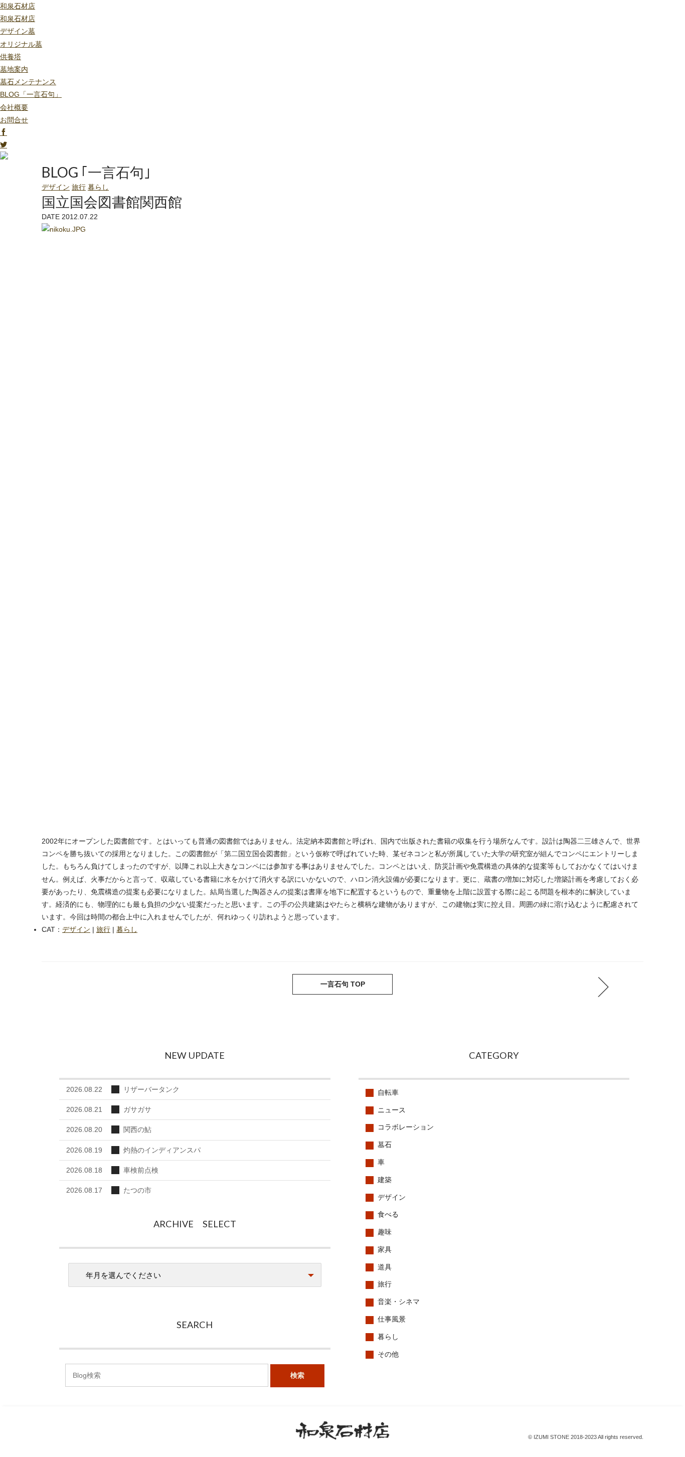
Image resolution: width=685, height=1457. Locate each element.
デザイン (56, 187)
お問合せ (14, 120)
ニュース (392, 1110)
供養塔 (10, 57)
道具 (385, 1267)
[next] (82, 987)
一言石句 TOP (342, 984)
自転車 (388, 1092)
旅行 (79, 187)
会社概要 (14, 107)
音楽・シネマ (399, 1302)
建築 (385, 1180)
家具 (385, 1249)
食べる (388, 1214)
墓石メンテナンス (28, 82)
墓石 (385, 1145)
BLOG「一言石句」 (31, 94)
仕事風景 (392, 1319)
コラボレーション (406, 1127)
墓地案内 (14, 69)
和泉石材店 (17, 6)
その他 (388, 1354)
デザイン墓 (17, 31)
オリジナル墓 (21, 44)
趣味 (385, 1232)
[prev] (603, 987)
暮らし (98, 187)
